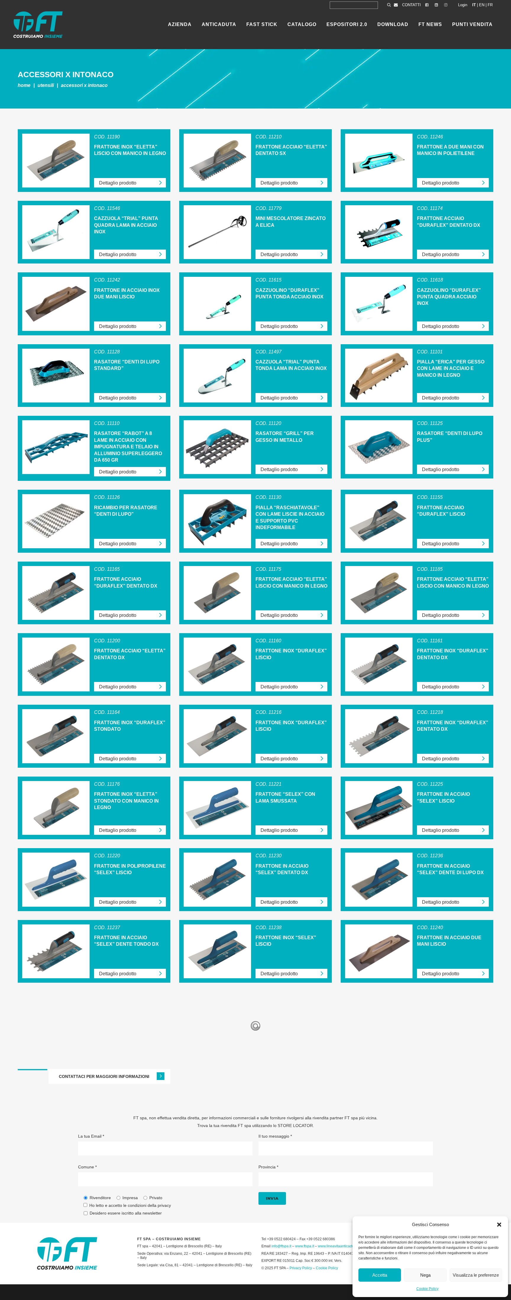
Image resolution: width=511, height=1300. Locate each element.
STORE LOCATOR (295, 1125)
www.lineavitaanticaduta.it (339, 1246)
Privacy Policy (301, 1268)
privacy (164, 1205)
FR (490, 5)
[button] (499, 1225)
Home (24, 85)
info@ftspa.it (281, 1246)
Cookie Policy (427, 1289)
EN (481, 5)
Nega (425, 1275)
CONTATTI (411, 5)
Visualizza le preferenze (476, 1275)
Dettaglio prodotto (117, 182)
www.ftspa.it (304, 1246)
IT (474, 5)
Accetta (379, 1275)
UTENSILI (46, 85)
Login (462, 5)
